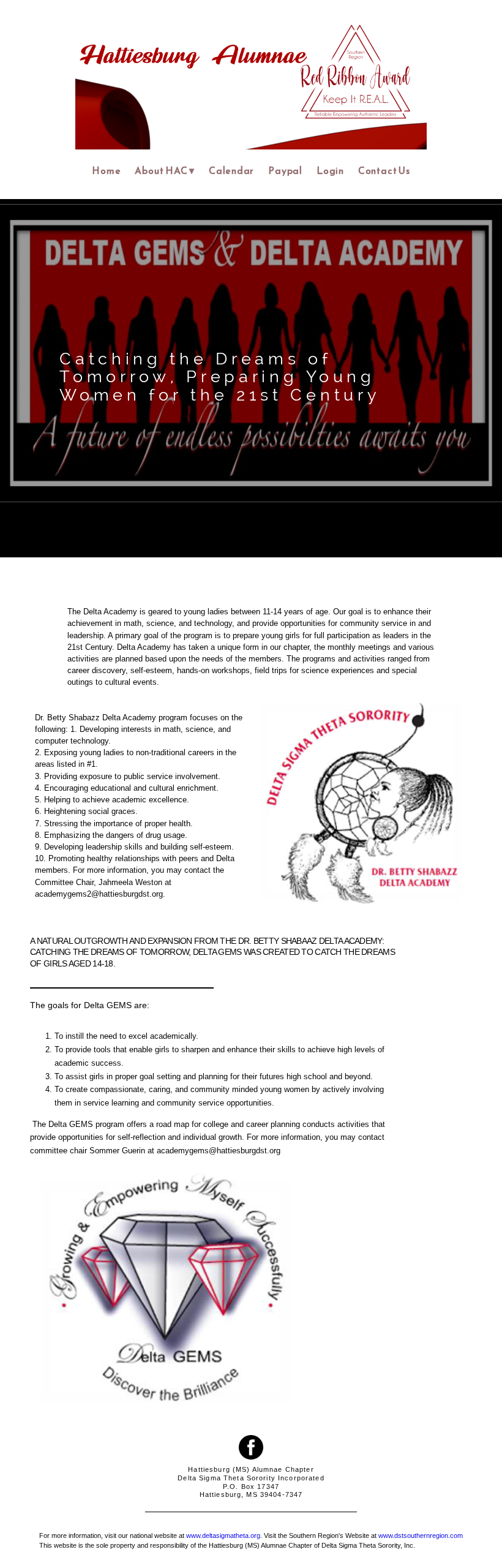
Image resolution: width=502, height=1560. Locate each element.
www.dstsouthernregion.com (420, 1535)
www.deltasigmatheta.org (223, 1535)
